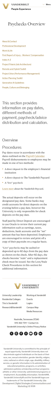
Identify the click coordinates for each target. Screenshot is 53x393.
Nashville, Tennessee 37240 (26, 319)
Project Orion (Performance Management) (21, 74)
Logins (30, 303)
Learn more (8, 188)
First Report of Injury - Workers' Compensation (23, 55)
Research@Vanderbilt (12, 307)
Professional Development (14, 46)
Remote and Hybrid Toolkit (14, 69)
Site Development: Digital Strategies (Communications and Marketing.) (26, 384)
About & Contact (9, 41)
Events (30, 299)
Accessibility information (26, 375)
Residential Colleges (11, 299)
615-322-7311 (21, 323)
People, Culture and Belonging (15, 88)
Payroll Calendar (35, 156)
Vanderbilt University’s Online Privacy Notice (26, 327)
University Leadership (12, 295)
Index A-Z (6, 60)
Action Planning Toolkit (12, 78)
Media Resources (34, 311)
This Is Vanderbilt (9, 303)
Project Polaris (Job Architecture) (16, 64)
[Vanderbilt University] (26, 286)
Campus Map (32, 307)
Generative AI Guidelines (13, 83)
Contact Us (33, 323)
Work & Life (7, 51)
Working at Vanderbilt (36, 295)
